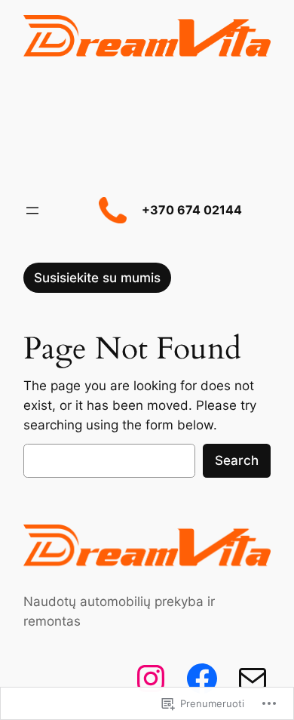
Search (237, 460)
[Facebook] (202, 678)
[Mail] (252, 678)
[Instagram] (151, 678)
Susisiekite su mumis (97, 277)
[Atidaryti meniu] (32, 211)
